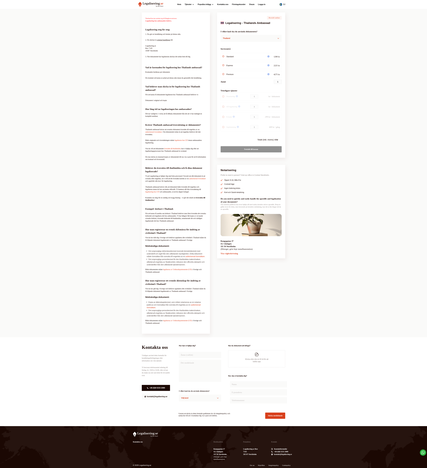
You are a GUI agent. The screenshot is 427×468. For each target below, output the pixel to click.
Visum (251, 4)
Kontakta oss (222, 4)
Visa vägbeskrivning (229, 253)
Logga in (261, 4)
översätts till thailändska (172, 149)
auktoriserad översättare (153, 132)
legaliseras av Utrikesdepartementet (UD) (177, 269)
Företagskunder (239, 4)
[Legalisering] (150, 4)
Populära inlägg (204, 4)
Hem (179, 4)
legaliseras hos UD (181, 140)
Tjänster (188, 4)
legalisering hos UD (152, 192)
